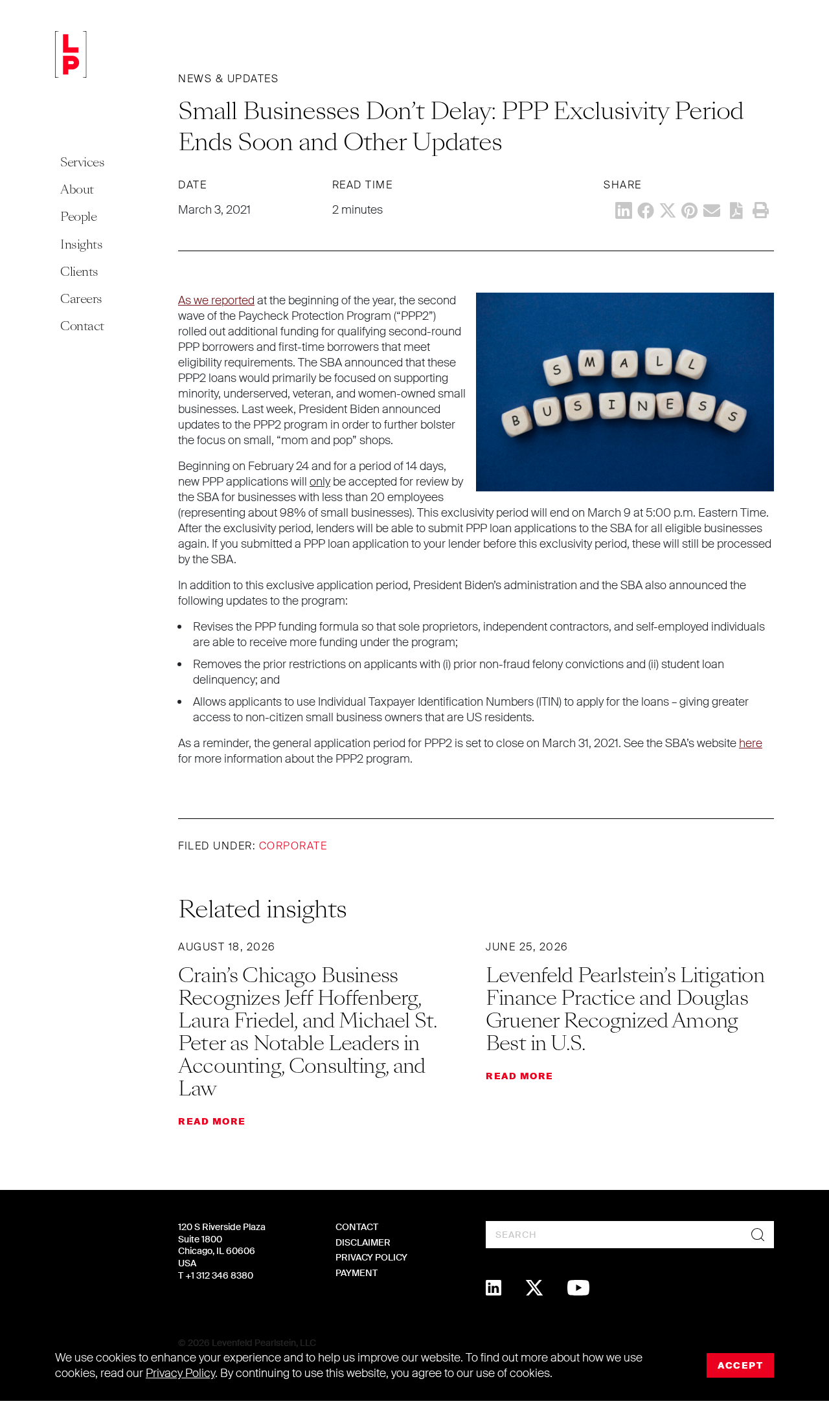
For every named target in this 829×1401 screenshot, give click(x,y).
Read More (212, 1121)
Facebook (645, 210)
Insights (81, 244)
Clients (79, 271)
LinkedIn (623, 210)
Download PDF (736, 210)
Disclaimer (363, 1242)
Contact (82, 326)
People (78, 216)
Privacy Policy (371, 1257)
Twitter (667, 210)
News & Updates (228, 78)
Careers (81, 299)
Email (711, 210)
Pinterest (689, 210)
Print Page (760, 210)
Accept (740, 1365)
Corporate (293, 846)
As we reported (216, 300)
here (750, 743)
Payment (356, 1273)
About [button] (77, 189)
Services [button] (82, 162)
